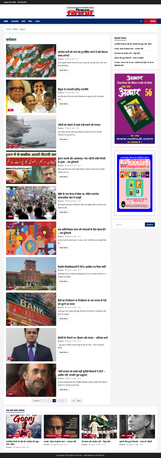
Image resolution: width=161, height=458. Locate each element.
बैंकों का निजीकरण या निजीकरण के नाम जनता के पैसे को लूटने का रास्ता (31, 309)
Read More (64, 70)
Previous (36, 401)
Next (79, 401)
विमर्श (23, 21)
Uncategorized (51, 435)
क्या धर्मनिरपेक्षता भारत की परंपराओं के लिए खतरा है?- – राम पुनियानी (31, 238)
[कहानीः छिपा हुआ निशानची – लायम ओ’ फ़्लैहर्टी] (137, 426)
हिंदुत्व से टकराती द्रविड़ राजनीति (31, 96)
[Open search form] (141, 21)
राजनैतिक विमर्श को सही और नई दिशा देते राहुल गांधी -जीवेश (132, 44)
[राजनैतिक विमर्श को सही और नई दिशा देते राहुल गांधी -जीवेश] (24, 426)
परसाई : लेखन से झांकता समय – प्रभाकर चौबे (128, 48)
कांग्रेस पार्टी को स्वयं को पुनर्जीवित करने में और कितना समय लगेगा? (31, 60)
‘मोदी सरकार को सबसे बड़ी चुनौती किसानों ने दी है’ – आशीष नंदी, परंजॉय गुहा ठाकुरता (31, 380)
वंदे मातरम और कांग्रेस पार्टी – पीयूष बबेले (127, 53)
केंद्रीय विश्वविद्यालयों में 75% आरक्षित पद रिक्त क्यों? (31, 273)
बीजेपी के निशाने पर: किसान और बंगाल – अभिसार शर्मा (31, 344)
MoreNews (88, 455)
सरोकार (10, 74)
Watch (153, 21)
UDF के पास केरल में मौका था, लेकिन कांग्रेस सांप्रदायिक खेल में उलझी (31, 202)
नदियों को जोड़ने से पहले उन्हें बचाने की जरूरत (31, 131)
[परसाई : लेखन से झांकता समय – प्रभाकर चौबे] (61, 426)
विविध (30, 21)
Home (6, 21)
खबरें (10, 145)
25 (73, 401)
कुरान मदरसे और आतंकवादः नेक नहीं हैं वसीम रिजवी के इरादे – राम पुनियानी (31, 167)
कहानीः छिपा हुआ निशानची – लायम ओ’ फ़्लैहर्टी (128, 57)
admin (61, 59)
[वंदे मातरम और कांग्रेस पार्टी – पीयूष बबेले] (99, 426)
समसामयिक (15, 21)
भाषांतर (37, 21)
